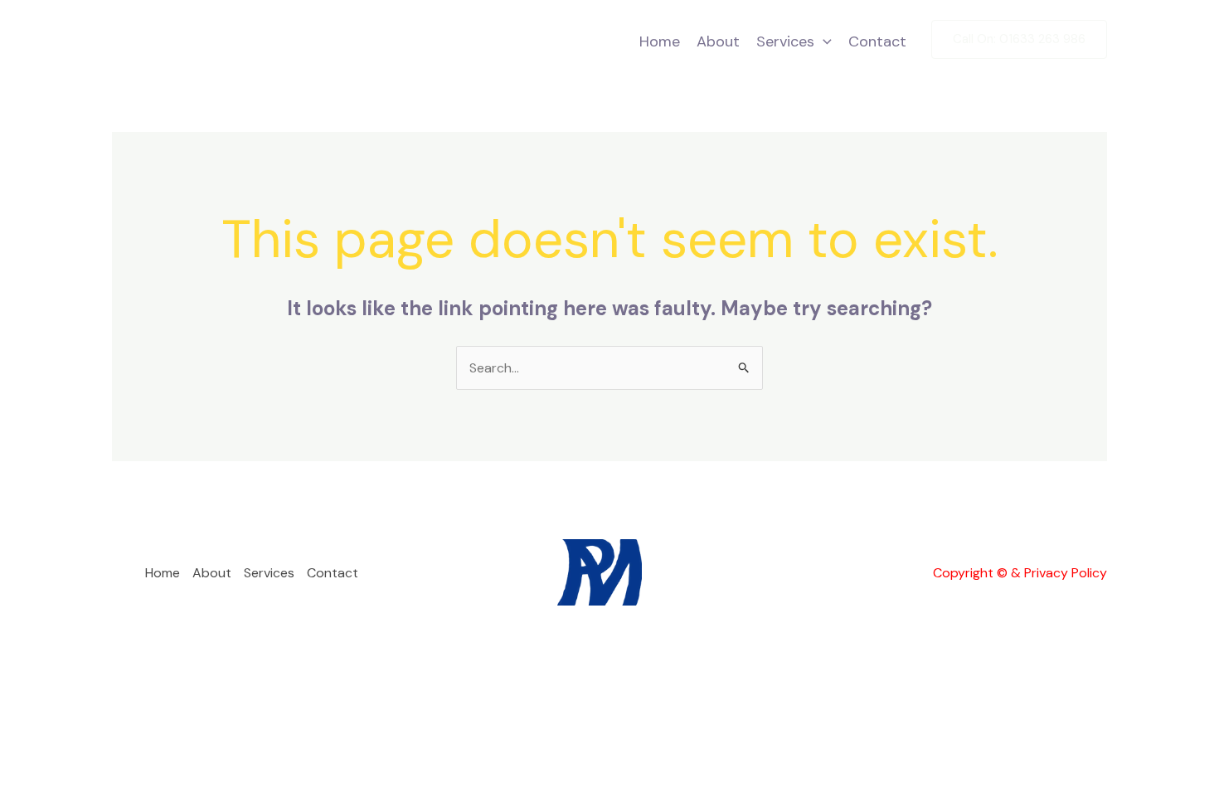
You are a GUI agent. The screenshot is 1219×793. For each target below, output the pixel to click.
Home (659, 41)
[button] (823, 41)
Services (785, 41)
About (718, 41)
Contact (877, 41)
